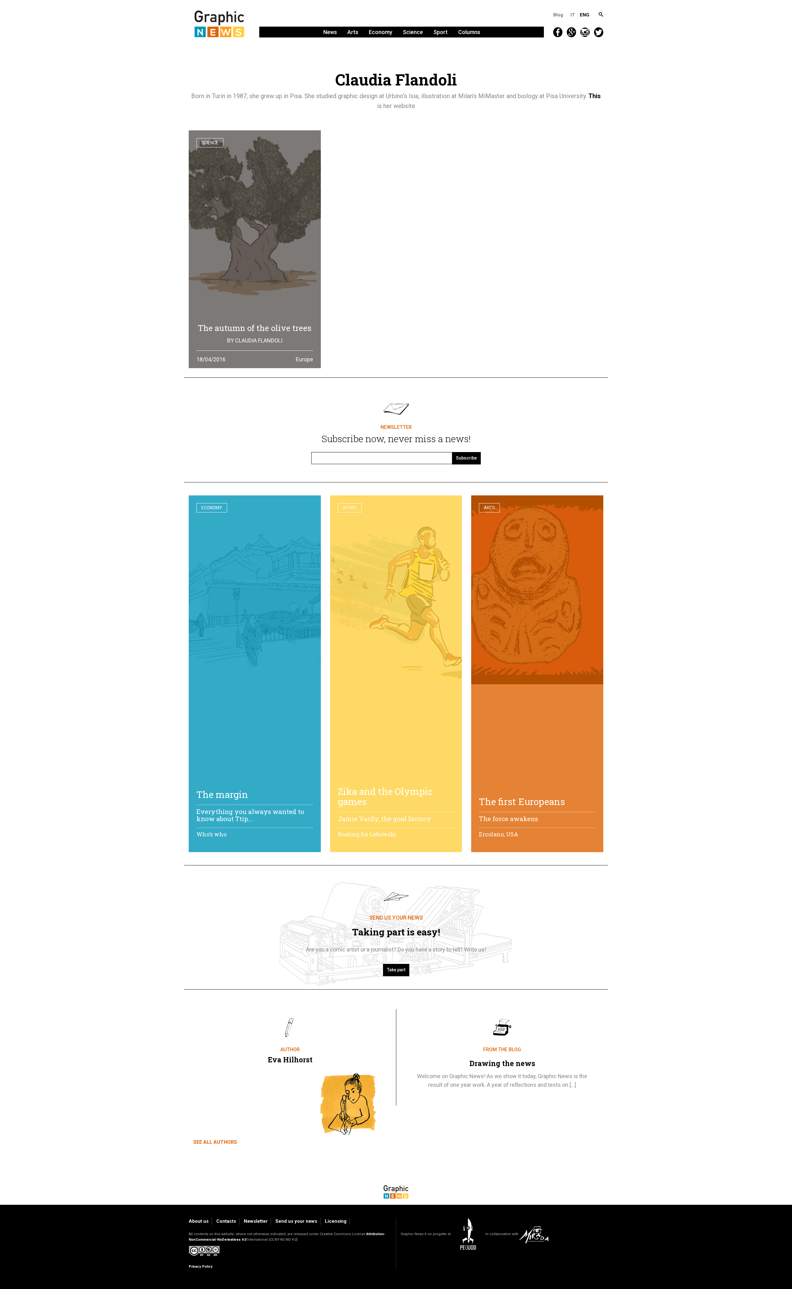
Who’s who (211, 834)
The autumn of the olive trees (255, 328)
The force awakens (508, 818)
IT (572, 15)
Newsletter (256, 1221)
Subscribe (466, 457)
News (330, 32)
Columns (469, 32)
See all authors (215, 1142)
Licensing (335, 1221)
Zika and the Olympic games (385, 796)
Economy (380, 32)
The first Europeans (522, 801)
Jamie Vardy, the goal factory (384, 818)
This (594, 96)
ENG (584, 15)
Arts (352, 32)
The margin (222, 794)
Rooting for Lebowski (367, 834)
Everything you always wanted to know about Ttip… (250, 815)
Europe (304, 359)
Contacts (226, 1221)
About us (199, 1221)
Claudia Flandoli (258, 340)
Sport (440, 32)
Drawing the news (502, 1063)
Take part (396, 969)
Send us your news (296, 1221)
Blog (558, 15)
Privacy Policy (201, 1267)
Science (413, 32)
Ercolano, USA (498, 834)
